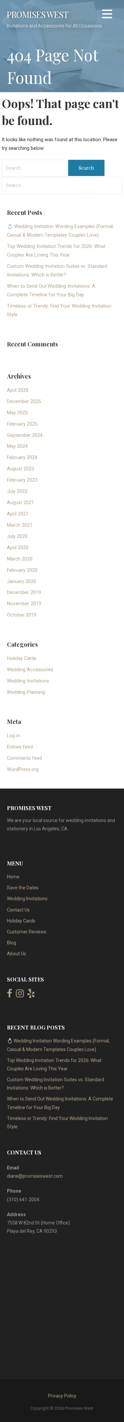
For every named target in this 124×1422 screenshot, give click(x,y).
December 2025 (24, 401)
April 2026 (17, 390)
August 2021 (20, 502)
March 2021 (19, 525)
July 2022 (17, 491)
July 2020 (17, 536)
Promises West (37, 14)
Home (13, 876)
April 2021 (17, 514)
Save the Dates (23, 887)
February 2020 (22, 570)
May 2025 (17, 413)
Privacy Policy (62, 1395)
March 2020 (19, 559)
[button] (107, 15)
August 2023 (20, 469)
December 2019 (24, 592)
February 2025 (22, 424)
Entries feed (20, 747)
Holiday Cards (21, 658)
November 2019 (24, 604)
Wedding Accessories (30, 670)
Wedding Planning (26, 692)
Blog (11, 942)
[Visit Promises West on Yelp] (31, 995)
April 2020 (17, 548)
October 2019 (21, 615)
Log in (13, 736)
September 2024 (25, 435)
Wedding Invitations (28, 681)
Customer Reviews (26, 931)
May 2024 (17, 446)
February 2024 (22, 457)
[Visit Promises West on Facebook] (9, 995)
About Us (16, 953)
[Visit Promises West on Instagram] (20, 995)
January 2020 (21, 581)
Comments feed (24, 758)
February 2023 (22, 480)
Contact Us (18, 910)
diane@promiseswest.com (35, 1176)
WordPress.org (23, 769)
